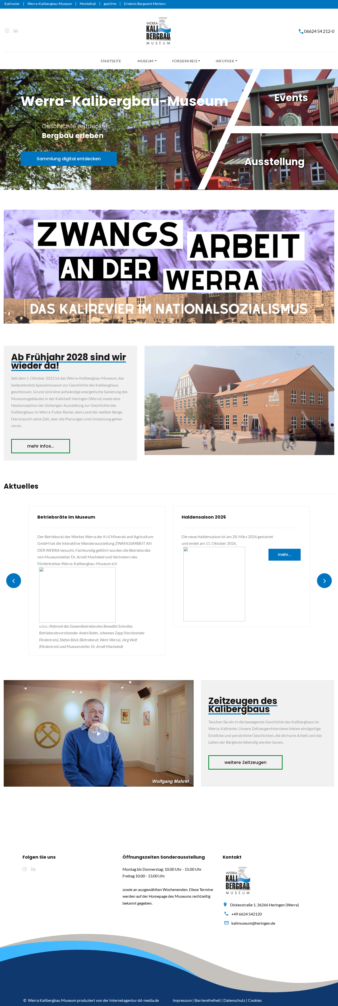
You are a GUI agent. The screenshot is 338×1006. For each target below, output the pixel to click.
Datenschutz (234, 1000)
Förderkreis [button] (184, 61)
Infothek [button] (225, 61)
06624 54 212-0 (319, 31)
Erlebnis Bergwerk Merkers (145, 3)
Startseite (111, 61)
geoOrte (110, 3)
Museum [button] (146, 61)
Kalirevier (12, 3)
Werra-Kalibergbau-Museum (49, 3)
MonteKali (88, 3)
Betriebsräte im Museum (66, 517)
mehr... (284, 554)
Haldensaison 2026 (204, 517)
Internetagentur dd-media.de (134, 1000)
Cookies (255, 1000)
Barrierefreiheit (207, 1000)
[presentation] (13, 580)
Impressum (182, 1000)
